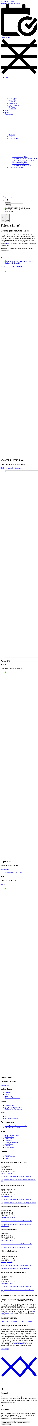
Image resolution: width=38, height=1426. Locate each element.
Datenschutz (4, 1321)
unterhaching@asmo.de (8, 1217)
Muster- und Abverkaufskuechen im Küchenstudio (16, 1176)
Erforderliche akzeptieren (22, 1422)
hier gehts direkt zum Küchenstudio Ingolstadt (15, 1247)
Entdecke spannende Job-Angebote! (12, 468)
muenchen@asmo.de (7, 1283)
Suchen (7, 204)
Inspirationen (5, 869)
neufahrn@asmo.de (7, 1173)
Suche (8, 243)
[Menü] (19, 74)
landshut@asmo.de (6, 1262)
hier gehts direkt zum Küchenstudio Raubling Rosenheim (18, 1203)
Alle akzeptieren (6, 1424)
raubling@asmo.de (6, 1196)
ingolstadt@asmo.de (7, 1240)
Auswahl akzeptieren (7, 1422)
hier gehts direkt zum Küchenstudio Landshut (15, 1268)
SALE (3, 884)
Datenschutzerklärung (20, 1344)
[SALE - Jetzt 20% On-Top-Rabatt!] (13, 873)
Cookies (29, 1321)
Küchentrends (5, 1085)
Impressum (14, 1321)
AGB (22, 1321)
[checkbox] (19, 1389)
